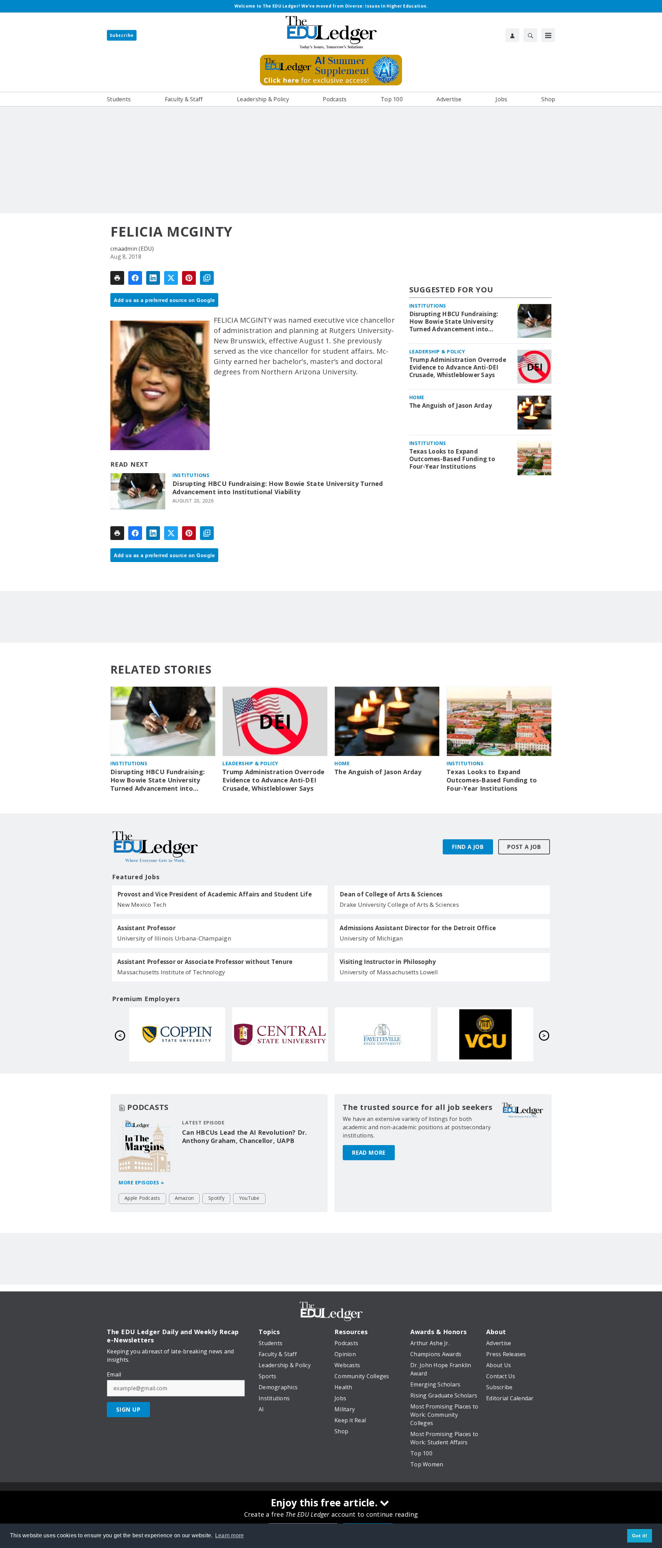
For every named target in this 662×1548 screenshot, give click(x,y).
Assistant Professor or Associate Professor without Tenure (204, 962)
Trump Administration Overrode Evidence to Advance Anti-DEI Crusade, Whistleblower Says (457, 367)
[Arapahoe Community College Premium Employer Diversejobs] (280, 1034)
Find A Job (468, 847)
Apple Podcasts (142, 1198)
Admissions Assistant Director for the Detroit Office (418, 928)
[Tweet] (171, 278)
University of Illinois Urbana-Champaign (174, 938)
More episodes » (141, 1182)
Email (114, 1374)
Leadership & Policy (437, 352)
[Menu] (548, 35)
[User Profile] (512, 35)
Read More (368, 1152)
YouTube (249, 1198)
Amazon (184, 1198)
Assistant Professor (146, 928)
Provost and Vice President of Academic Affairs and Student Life (214, 894)
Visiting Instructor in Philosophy (388, 962)
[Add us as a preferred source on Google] (207, 278)
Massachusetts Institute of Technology (171, 972)
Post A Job (524, 847)
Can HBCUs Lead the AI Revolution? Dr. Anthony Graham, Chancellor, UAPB (244, 1136)
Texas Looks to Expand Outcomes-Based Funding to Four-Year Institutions (452, 459)
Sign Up (128, 1409)
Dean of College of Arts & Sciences (391, 894)
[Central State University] (485, 1034)
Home (416, 397)
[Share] (135, 278)
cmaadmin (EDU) (132, 248)
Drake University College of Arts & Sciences (399, 904)
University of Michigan (371, 938)
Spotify (216, 1198)
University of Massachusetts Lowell (389, 972)
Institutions (190, 475)
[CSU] (383, 1034)
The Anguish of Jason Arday (450, 406)
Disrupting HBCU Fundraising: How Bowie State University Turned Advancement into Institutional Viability (277, 488)
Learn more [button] (229, 1535)
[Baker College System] (177, 1034)
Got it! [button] (640, 1535)
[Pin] (189, 278)
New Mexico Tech (141, 904)
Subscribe (122, 35)
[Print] (117, 278)
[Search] (530, 35)
